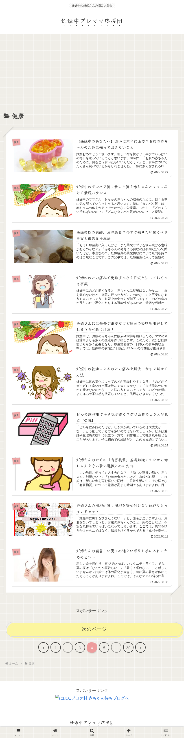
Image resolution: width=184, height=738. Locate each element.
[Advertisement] (92, 77)
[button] (169, 642)
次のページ (94, 629)
